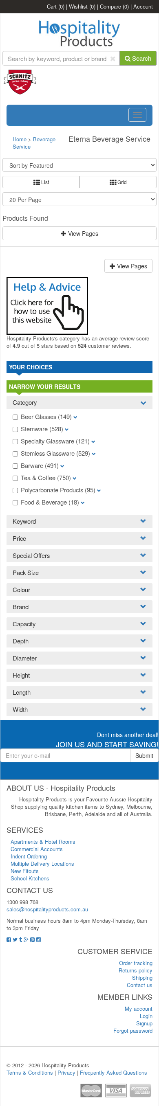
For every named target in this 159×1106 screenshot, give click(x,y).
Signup (144, 1023)
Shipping (142, 977)
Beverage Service (34, 142)
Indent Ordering (29, 856)
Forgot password (132, 1030)
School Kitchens (30, 878)
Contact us (139, 985)
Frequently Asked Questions (113, 1072)
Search (140, 58)
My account (138, 1008)
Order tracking (135, 963)
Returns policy (135, 970)
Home (19, 139)
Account (143, 6)
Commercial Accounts (37, 849)
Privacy (66, 1072)
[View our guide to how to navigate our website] (47, 305)
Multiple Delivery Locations (42, 863)
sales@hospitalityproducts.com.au (47, 909)
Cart (55, 6)
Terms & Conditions (30, 1072)
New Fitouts (25, 871)
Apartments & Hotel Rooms (43, 841)
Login (146, 1016)
